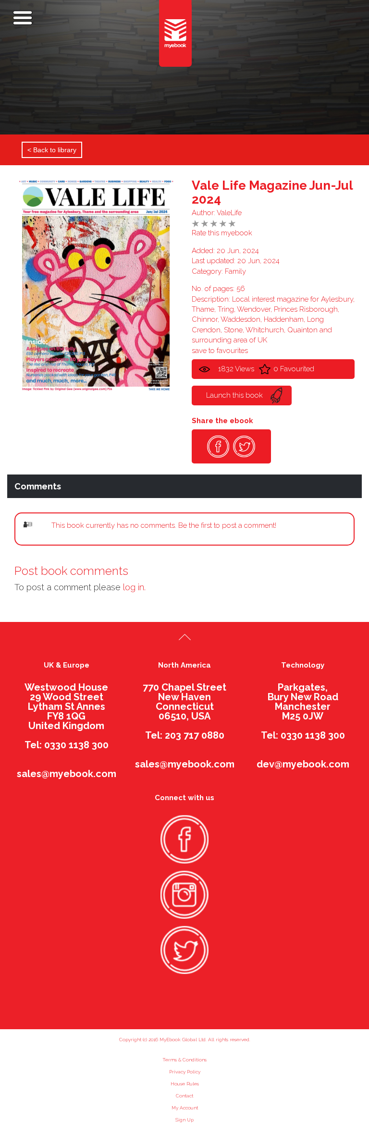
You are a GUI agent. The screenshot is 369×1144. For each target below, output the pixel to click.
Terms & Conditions (184, 1059)
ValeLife (229, 212)
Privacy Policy (184, 1071)
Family (235, 271)
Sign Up (184, 1119)
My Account (185, 1107)
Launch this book (234, 395)
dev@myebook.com (303, 764)
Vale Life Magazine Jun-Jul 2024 (272, 192)
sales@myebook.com (66, 773)
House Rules (185, 1083)
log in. (134, 587)
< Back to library (51, 150)
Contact (184, 1095)
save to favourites (220, 350)
